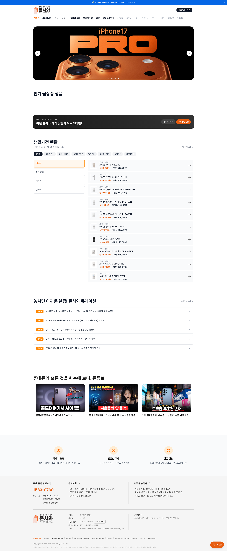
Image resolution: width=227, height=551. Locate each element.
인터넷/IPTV (108, 18)
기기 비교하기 (168, 122)
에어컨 (38, 181)
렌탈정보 (142, 538)
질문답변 (145, 18)
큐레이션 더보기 (185, 301)
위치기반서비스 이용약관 (81, 538)
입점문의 (109, 538)
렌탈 (98, 18)
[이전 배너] (37, 53)
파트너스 (130, 18)
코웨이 (38, 154)
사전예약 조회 (37, 538)
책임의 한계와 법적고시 (122, 538)
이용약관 (46, 538)
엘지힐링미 (130, 154)
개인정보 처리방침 (57, 538)
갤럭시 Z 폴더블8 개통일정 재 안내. (83, 492)
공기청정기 (40, 172)
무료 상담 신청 (183, 122)
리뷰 (137, 18)
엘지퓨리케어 (104, 154)
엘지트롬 (91, 154)
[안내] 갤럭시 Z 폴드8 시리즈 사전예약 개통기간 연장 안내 (92, 489)
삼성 (63, 18)
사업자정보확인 (99, 522)
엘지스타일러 (63, 154)
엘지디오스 (50, 154)
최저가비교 (47, 18)
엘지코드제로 (78, 154)
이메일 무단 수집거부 (97, 538)
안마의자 (39, 189)
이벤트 (162, 18)
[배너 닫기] (224, 2)
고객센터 (180, 18)
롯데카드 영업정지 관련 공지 (80, 496)
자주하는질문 (151, 538)
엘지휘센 (118, 154)
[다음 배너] (189, 53)
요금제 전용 (88, 18)
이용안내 (68, 538)
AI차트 (36, 18)
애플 (56, 18)
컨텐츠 (154, 18)
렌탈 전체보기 (186, 147)
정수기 (39, 163)
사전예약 (120, 18)
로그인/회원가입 (184, 10)
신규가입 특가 (74, 18)
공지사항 (170, 18)
